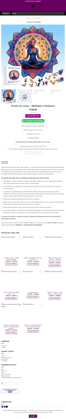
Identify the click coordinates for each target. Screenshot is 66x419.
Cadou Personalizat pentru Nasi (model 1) (33, 258)
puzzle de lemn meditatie (37, 149)
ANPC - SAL (4, 371)
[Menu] (2, 7)
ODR (2, 372)
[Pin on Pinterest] (37, 152)
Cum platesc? (4, 361)
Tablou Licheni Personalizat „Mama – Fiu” (11, 293)
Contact (3, 356)
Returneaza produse (6, 357)
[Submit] (62, 13)
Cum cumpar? (4, 359)
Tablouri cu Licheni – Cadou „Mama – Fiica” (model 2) (55, 293)
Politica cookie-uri (5, 376)
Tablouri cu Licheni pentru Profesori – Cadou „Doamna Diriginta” (11, 326)
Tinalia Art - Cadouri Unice (33, 18)
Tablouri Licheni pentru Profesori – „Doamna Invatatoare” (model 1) (54, 259)
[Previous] (4, 56)
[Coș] (64, 7)
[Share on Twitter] (31, 152)
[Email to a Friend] (34, 152)
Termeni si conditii (5, 374)
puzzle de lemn (27, 149)
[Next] (61, 56)
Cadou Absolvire (33, 292)
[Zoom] (3, 86)
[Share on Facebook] (28, 152)
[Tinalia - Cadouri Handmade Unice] (33, 7)
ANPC (2, 369)
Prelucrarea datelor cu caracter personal (11, 377)
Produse (3, 347)
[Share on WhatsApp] (25, 152)
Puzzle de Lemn (29, 146)
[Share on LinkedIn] (40, 152)
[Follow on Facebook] (2, 407)
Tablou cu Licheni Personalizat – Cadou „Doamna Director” (33, 325)
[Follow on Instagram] (5, 407)
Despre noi (4, 346)
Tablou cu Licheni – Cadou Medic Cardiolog (11, 258)
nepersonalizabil (17, 149)
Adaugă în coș (33, 116)
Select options (11, 264)
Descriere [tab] (4, 163)
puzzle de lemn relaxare (51, 149)
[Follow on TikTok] (7, 407)
